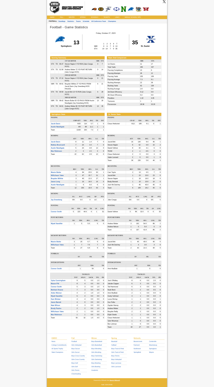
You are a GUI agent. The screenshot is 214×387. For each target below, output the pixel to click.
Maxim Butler (56, 172)
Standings (61, 21)
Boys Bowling (96, 363)
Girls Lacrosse (116, 367)
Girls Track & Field (117, 352)
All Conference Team (98, 21)
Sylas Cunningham (58, 280)
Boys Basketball (96, 341)
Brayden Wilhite (57, 178)
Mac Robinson (56, 151)
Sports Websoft (115, 380)
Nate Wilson (55, 305)
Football (74, 341)
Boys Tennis (115, 356)
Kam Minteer (56, 299)
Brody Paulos (56, 308)
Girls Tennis (75, 370)
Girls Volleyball (76, 345)
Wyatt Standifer (57, 223)
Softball (113, 345)
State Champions (57, 352)
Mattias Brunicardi (58, 145)
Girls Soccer (75, 352)
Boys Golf (74, 363)
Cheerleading (76, 374)
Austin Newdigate (57, 127)
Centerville (152, 341)
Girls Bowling (95, 367)
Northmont (137, 349)
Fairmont (137, 345)
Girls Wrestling (96, 352)
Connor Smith (56, 212)
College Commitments (59, 345)
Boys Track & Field (117, 349)
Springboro (153, 349)
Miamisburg (153, 345)
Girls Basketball (96, 345)
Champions (112, 21)
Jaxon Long (55, 182)
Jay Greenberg (56, 200)
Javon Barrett (56, 302)
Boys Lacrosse (116, 363)
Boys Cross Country (78, 356)
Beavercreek (138, 341)
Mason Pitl (55, 284)
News (53, 341)
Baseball (114, 341)
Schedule (86, 21)
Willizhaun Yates (57, 175)
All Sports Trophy (57, 349)
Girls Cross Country (78, 359)
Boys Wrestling (96, 349)
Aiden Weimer (56, 293)
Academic (94, 370)
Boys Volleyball (116, 359)
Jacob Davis (55, 124)
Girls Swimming (96, 359)
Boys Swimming (96, 356)
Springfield (137, 352)
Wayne (151, 352)
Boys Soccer (75, 349)
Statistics (70, 21)
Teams (78, 21)
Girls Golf (74, 367)
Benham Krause (57, 290)
